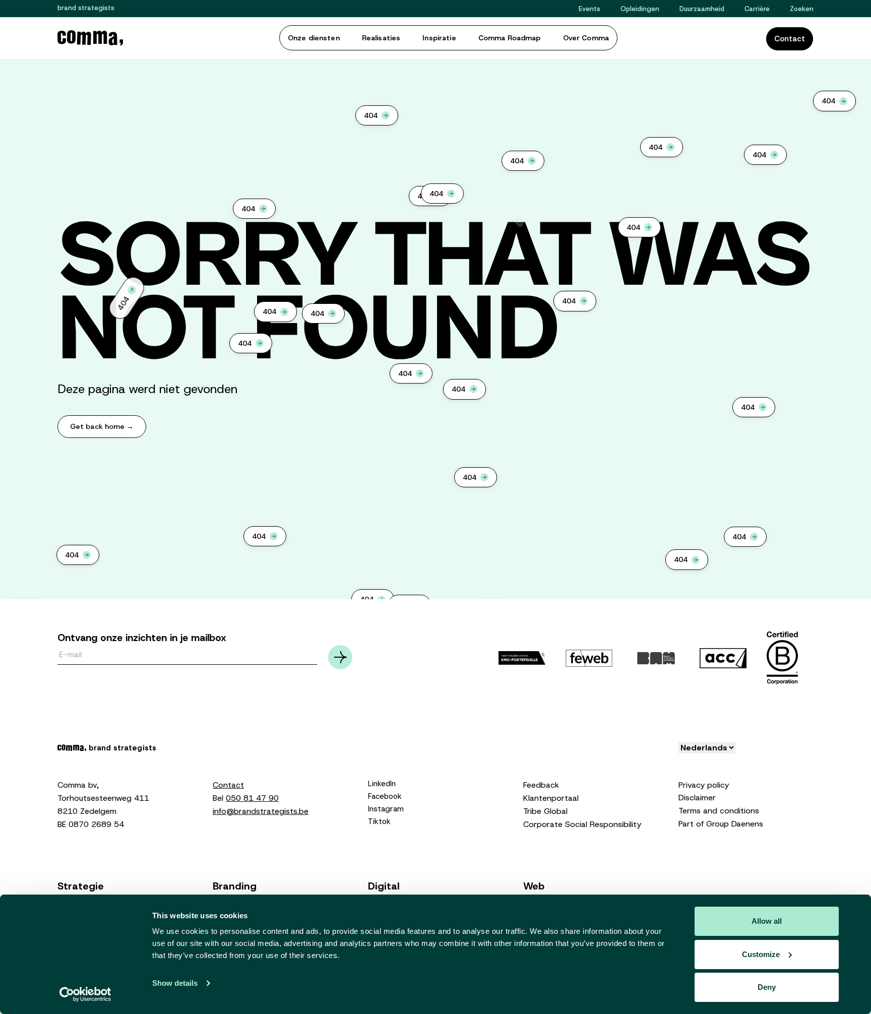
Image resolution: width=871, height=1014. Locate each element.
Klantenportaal (551, 798)
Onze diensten (314, 37)
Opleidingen (639, 9)
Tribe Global (545, 811)
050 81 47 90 (252, 798)
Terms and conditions (718, 810)
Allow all (767, 921)
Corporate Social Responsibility (582, 824)
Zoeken (802, 9)
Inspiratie (439, 37)
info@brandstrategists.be (260, 811)
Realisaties (381, 37)
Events (589, 9)
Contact (789, 39)
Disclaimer (697, 797)
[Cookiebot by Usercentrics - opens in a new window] (85, 994)
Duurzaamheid (701, 9)
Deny (767, 987)
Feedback (541, 785)
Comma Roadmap (509, 37)
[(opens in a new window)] (589, 658)
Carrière (757, 9)
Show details (175, 983)
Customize (761, 954)
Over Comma (586, 37)
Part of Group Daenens (720, 823)
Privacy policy (703, 785)
